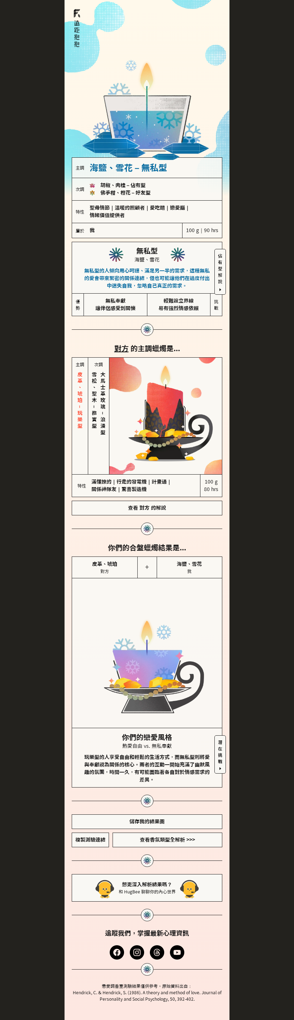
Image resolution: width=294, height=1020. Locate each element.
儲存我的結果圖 (147, 821)
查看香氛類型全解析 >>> (167, 839)
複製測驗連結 (90, 839)
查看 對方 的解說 (147, 507)
